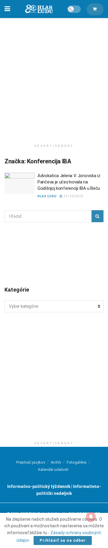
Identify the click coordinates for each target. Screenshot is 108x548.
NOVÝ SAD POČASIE (54, 253)
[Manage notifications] (91, 517)
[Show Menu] (7, 9)
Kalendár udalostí (53, 469)
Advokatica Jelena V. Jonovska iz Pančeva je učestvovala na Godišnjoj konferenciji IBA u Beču (69, 182)
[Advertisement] (54, 78)
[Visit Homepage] (38, 9)
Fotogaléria (76, 462)
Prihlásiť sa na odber (63, 540)
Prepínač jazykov (30, 462)
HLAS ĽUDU (47, 196)
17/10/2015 (73, 196)
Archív (56, 462)
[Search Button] (98, 216)
